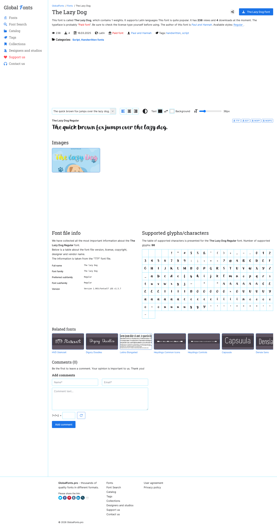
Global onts (18, 7)
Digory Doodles (94, 352)
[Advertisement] (24, 120)
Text (154, 111)
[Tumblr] (74, 498)
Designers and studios (119, 505)
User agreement (153, 482)
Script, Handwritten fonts (88, 39)
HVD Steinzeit (59, 352)
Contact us (113, 514)
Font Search (113, 487)
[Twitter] (60, 498)
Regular (238, 24)
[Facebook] (65, 498)
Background (183, 111)
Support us (113, 509)
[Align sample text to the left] (123, 111)
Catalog (111, 491)
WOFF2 (268, 121)
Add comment (63, 424)
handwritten (173, 33)
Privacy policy (152, 487)
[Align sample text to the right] (135, 111)
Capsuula (227, 352)
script (185, 33)
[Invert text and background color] (166, 111)
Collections (113, 500)
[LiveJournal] (83, 498)
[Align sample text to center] (129, 111)
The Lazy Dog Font (258, 11)
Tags (109, 496)
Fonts (109, 482)
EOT (246, 121)
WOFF (257, 121)
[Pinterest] (69, 498)
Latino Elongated (129, 352)
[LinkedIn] (78, 498)
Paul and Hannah (202, 24)
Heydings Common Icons (167, 352)
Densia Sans (262, 352)
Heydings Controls (197, 352)
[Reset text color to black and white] (145, 111)
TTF (237, 121)
